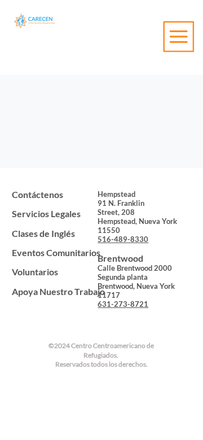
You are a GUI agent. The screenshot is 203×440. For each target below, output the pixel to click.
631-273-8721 (123, 304)
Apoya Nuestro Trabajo (58, 291)
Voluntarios (35, 271)
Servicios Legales (46, 213)
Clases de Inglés (43, 233)
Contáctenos (37, 194)
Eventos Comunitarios (56, 252)
